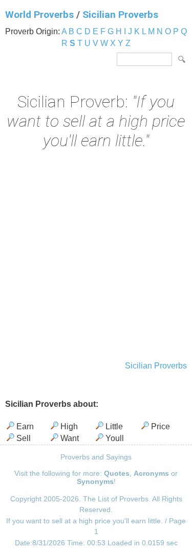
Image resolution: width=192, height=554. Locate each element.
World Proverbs (39, 14)
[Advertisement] (96, 256)
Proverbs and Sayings (96, 457)
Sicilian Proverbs (120, 14)
